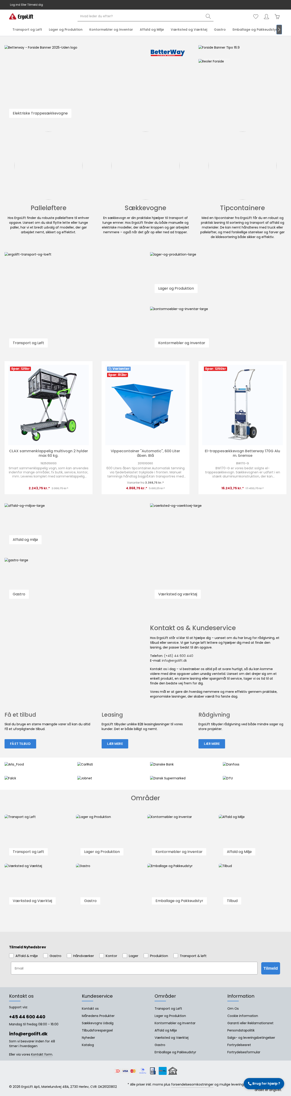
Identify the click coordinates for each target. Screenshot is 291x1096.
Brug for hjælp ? (264, 1083)
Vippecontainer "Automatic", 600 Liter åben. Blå (145, 453)
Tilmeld (270, 968)
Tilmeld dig (35, 5)
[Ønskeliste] (256, 16)
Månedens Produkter (98, 1016)
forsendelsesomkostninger (192, 1084)
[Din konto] (266, 16)
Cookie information (242, 1016)
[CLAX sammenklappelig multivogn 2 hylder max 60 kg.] (48, 405)
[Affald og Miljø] (252, 837)
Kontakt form (41, 1054)
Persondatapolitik (241, 1030)
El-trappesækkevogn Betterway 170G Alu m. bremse (242, 453)
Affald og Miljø (166, 1030)
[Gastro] (110, 886)
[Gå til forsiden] (21, 16)
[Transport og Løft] (38, 837)
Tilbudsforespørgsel (97, 1030)
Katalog (88, 1045)
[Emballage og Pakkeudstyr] (181, 886)
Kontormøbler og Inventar (175, 1023)
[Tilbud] (252, 886)
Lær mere (115, 743)
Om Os (233, 1008)
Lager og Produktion (170, 1016)
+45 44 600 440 (133, 5)
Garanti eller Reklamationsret (250, 1023)
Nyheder (88, 1037)
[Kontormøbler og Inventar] (181, 837)
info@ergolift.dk (157, 5)
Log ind (15, 5)
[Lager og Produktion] (110, 837)
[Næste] (279, 29)
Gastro (160, 1045)
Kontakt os (90, 1008)
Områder (165, 996)
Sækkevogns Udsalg (97, 1023)
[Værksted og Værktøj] (38, 886)
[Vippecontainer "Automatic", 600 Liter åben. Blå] (145, 405)
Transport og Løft (168, 1008)
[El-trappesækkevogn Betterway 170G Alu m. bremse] (242, 405)
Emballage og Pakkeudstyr (175, 1052)
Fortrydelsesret (239, 1045)
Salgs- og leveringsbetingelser (251, 1037)
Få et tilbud (20, 743)
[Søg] (208, 16)
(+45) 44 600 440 (178, 656)
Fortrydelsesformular (243, 1052)
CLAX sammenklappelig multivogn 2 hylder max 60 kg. (48, 453)
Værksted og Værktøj (171, 1037)
